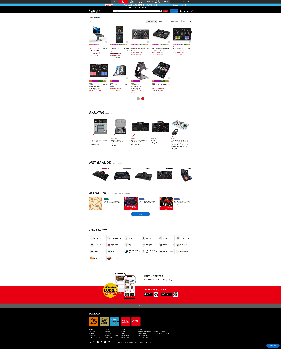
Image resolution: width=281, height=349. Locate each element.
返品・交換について (93, 333)
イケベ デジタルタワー (142, 335)
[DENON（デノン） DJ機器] (143, 175)
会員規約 (141, 342)
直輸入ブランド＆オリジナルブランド (161, 333)
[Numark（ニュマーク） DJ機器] (165, 175)
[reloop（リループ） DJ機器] (186, 175)
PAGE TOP (141, 305)
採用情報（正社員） (125, 335)
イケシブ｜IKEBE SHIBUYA (143, 337)
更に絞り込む (150, 21)
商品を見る (273, 346)
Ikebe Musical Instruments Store (144, 331)
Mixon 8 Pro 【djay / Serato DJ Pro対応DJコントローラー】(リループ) (140, 49)
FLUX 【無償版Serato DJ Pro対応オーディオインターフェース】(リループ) (161, 49)
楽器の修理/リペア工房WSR (159, 331)
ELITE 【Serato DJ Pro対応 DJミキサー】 (161, 85)
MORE (140, 214)
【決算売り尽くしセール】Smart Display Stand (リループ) (140, 85)
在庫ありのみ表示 (174, 21)
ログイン (184, 1)
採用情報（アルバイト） (126, 337)
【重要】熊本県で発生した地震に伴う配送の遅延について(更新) (140, 7)
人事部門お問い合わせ (109, 337)
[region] (140, 175)
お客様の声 (107, 331)
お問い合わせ (108, 333)
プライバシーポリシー (120, 342)
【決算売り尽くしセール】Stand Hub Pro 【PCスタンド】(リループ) (98, 49)
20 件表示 (185, 21)
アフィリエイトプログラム (94, 337)
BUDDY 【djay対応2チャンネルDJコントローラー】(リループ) (182, 49)
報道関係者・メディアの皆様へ (111, 335)
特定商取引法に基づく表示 (132, 342)
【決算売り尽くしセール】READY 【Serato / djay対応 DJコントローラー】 (98, 85)
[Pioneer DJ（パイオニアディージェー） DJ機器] (100, 175)
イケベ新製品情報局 (142, 333)
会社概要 (123, 331)
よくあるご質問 (92, 335)
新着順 (160, 21)
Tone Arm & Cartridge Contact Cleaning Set (119, 85)
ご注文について (92, 331)
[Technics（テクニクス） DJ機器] (122, 175)
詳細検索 (165, 11)
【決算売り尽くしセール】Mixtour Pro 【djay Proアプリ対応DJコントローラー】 (119, 50)
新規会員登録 (189, 1)
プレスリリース (148, 342)
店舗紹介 (123, 333)
